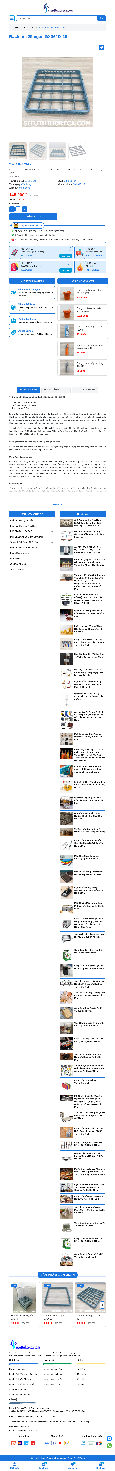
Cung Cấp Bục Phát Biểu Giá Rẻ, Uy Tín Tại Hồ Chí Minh (88, 1143)
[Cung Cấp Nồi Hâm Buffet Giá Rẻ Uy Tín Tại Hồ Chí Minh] (66, 1199)
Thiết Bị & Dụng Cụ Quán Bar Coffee (26, 537)
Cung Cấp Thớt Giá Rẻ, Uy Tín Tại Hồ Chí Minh (88, 1081)
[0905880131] (109, 1445)
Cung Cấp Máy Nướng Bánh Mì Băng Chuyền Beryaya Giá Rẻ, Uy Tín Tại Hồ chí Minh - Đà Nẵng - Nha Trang (89, 923)
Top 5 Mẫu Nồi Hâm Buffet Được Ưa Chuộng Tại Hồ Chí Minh (89, 935)
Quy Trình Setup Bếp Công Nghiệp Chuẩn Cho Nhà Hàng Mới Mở (88, 816)
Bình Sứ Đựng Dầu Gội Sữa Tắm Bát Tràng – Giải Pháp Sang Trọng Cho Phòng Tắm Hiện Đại (89, 562)
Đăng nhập (81, 1374)
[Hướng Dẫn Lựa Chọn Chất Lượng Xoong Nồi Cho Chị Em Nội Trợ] (66, 1158)
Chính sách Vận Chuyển (20, 1379)
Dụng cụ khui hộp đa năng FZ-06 (90, 328)
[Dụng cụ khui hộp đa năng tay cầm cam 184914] (67, 349)
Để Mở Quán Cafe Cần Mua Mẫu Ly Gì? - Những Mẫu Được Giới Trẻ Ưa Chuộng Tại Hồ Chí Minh (89, 1172)
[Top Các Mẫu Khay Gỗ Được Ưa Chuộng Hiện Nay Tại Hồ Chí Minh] (66, 997)
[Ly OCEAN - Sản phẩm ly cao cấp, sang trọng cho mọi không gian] (66, 615)
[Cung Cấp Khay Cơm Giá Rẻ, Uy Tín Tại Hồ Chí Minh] (66, 1228)
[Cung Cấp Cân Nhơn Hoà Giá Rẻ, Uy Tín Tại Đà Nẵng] (66, 955)
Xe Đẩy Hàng (16, 558)
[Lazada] (20, 1443)
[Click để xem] (57, 92)
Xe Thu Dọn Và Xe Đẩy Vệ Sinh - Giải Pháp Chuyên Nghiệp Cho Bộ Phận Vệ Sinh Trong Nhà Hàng (89, 716)
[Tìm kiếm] (101, 18)
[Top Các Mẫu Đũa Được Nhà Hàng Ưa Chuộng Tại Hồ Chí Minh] (66, 1056)
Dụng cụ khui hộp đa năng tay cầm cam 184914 (90, 346)
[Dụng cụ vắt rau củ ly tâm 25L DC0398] (67, 294)
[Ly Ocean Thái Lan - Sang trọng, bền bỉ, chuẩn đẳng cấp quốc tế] (66, 700)
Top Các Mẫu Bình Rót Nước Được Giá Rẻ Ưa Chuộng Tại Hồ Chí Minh (89, 1210)
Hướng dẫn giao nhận (52, 1379)
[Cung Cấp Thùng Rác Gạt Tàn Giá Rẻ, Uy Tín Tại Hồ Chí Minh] (66, 970)
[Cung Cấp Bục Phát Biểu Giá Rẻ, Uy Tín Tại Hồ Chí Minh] (66, 1145)
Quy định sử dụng (17, 1369)
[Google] (66, 1443)
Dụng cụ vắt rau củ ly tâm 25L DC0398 (89, 291)
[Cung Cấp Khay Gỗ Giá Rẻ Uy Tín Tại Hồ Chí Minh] (66, 1013)
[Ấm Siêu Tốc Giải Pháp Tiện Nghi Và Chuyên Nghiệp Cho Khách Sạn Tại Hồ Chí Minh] (66, 550)
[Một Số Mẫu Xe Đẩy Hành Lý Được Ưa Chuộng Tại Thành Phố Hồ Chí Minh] (66, 685)
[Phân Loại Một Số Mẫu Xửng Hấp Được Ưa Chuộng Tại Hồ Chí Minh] (66, 630)
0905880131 (25, 1427)
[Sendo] (33, 1443)
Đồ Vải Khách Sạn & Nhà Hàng (24, 542)
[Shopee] (13, 1443)
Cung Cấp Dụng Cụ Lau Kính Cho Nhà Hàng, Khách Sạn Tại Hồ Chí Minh (88, 843)
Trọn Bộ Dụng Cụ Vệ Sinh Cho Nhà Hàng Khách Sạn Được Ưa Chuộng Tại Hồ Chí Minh (89, 1068)
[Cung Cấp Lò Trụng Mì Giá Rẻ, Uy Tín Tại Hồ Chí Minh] (66, 1259)
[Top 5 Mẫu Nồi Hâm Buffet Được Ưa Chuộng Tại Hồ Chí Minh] (66, 939)
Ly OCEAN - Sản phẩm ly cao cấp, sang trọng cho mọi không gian (89, 613)
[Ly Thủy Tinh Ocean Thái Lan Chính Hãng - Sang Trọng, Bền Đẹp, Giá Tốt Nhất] (66, 673)
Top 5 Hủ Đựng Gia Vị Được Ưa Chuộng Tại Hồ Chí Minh (89, 1024)
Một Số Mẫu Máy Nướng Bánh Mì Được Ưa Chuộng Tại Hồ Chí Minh (89, 906)
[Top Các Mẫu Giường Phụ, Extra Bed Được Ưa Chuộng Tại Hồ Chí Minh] (66, 1117)
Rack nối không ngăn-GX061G (55, 1317)
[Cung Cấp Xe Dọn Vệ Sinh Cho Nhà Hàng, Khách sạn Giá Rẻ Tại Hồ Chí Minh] (66, 1132)
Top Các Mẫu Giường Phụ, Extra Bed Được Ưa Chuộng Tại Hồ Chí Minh (89, 1115)
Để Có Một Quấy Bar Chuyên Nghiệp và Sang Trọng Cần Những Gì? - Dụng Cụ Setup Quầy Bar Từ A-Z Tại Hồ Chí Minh (88, 1101)
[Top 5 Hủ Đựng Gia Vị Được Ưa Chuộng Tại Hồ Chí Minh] (66, 1028)
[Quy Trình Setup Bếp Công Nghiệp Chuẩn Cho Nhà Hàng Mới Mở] (66, 818)
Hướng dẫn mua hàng (52, 1369)
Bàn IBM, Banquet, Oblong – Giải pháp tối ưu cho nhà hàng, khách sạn (89, 534)
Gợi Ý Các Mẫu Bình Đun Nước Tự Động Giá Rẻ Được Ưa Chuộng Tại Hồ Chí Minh (89, 1187)
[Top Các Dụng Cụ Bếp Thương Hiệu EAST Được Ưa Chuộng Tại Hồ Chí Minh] (66, 983)
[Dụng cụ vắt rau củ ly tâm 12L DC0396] (67, 312)
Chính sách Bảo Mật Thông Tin (23, 1374)
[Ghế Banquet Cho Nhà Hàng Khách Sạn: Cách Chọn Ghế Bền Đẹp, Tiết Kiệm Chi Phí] (66, 522)
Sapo (82, 1458)
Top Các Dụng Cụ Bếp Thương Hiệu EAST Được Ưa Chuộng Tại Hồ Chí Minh (89, 984)
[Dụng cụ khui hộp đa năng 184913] (67, 367)
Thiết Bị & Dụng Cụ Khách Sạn (24, 547)
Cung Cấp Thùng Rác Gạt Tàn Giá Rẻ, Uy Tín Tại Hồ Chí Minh (89, 967)
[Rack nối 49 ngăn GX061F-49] (90, 1297)
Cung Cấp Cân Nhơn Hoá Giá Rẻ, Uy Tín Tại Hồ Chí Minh (88, 1239)
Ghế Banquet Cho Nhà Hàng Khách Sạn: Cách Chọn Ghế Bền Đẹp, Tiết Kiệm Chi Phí (87, 523)
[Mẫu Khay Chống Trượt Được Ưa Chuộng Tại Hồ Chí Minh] (66, 877)
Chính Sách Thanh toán (19, 1394)
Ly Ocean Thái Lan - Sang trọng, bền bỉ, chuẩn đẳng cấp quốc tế (88, 696)
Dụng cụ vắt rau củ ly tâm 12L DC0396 (89, 310)
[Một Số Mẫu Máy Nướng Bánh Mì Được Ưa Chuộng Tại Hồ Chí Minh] (66, 908)
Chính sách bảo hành (18, 1389)
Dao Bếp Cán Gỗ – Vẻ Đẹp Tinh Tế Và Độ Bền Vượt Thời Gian (89, 655)
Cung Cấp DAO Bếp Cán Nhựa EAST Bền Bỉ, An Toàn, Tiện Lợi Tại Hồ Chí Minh (89, 642)
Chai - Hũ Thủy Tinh (19, 569)
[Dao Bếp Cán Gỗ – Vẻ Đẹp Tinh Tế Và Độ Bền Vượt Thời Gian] (66, 659)
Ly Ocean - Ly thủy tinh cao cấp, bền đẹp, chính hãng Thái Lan (89, 800)
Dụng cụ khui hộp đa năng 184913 (90, 365)
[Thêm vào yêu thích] (101, 47)
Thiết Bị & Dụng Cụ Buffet (21, 531)
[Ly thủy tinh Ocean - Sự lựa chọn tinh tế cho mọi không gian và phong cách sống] (66, 771)
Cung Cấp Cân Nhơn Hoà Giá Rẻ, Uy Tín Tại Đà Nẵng (88, 951)
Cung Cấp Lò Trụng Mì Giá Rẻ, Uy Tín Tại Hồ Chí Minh (88, 1255)
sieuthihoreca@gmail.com (27, 1430)
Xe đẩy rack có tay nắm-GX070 (23, 1317)
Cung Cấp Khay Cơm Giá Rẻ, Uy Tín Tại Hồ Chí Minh (89, 1224)
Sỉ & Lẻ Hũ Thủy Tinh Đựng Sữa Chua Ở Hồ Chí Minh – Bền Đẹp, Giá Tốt (89, 785)
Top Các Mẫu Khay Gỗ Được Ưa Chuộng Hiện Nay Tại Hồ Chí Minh (89, 995)
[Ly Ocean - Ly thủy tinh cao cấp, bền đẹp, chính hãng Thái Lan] (66, 802)
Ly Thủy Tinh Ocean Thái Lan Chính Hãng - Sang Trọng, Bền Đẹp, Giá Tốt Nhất (89, 672)
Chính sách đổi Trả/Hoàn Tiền (22, 1384)
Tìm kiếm (80, 1369)
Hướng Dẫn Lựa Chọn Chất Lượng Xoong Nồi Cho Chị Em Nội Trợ (88, 1156)
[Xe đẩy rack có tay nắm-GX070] (24, 1297)
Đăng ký (80, 1379)
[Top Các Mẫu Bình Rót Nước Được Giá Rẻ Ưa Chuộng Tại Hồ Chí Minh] (66, 1212)
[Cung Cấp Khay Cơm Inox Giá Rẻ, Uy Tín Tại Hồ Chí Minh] (66, 1044)
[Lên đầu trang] (109, 1454)
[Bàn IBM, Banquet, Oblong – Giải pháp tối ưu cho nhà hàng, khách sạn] (66, 536)
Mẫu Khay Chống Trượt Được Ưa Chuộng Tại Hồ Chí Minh (88, 873)
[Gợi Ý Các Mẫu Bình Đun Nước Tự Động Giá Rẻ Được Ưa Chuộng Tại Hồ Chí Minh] (66, 1187)
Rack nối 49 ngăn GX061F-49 (90, 1317)
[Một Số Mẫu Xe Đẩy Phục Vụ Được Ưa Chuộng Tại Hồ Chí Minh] (66, 739)
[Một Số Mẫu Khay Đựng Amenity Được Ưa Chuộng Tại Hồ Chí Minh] (66, 892)
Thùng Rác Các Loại (19, 553)
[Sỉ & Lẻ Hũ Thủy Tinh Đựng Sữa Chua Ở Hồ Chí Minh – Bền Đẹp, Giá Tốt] (66, 787)
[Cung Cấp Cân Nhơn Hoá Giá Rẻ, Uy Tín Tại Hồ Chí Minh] (66, 1243)
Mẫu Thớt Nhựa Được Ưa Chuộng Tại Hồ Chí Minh (86, 857)
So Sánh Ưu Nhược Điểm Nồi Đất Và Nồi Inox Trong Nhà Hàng (89, 830)
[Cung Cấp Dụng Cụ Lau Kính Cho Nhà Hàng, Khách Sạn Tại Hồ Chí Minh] (66, 845)
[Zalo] (47, 1443)
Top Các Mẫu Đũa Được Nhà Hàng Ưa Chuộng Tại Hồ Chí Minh (88, 1057)
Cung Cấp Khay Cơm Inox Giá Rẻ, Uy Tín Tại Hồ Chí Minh (88, 1040)
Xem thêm (14, 176)
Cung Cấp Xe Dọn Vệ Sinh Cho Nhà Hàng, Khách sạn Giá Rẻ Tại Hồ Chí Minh (89, 1131)
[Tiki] (26, 1443)
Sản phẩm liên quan (57, 1275)
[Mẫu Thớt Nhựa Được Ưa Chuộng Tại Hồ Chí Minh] (66, 861)
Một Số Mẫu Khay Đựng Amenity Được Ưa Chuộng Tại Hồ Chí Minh (88, 890)
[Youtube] (60, 1443)
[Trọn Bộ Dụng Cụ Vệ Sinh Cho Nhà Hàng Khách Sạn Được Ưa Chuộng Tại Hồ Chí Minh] (66, 1070)
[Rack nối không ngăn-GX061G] (57, 1297)
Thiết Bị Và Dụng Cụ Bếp (21, 520)
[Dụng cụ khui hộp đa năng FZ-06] (67, 331)
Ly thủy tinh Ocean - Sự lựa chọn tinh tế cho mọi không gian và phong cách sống (87, 769)
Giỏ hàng (80, 1384)
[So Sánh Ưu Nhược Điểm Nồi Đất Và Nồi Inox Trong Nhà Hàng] (66, 831)
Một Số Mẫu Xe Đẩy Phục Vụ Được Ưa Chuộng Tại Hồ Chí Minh (88, 736)
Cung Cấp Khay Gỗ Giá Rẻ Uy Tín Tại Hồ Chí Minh (88, 1009)
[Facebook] (53, 1443)
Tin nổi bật (83, 514)
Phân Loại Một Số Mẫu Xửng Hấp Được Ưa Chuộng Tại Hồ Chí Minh (88, 629)
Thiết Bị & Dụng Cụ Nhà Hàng (23, 526)
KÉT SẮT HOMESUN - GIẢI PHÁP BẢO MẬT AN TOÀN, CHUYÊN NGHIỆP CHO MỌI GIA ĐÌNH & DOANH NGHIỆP (89, 599)
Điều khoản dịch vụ (51, 1384)
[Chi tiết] (69, 249)
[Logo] (57, 8)
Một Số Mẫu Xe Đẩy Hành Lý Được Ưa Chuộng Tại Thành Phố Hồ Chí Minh (88, 684)
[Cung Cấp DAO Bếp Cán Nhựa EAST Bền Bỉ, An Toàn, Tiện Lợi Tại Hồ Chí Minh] (66, 644)
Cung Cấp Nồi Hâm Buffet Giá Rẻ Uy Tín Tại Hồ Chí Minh (88, 1197)
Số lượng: (14, 204)
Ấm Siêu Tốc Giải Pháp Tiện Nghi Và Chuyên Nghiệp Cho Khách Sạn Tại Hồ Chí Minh (88, 550)
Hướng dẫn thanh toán (53, 1374)
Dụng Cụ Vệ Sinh (18, 564)
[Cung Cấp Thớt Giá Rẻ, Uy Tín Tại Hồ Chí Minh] (66, 1085)
